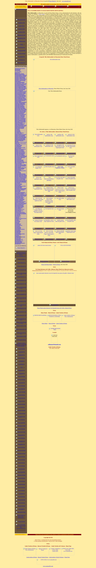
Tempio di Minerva (18, 208)
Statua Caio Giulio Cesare (19, 204)
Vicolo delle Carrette (18, 242)
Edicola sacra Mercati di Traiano (20, 111)
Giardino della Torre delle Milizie (20, 137)
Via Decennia (17, 222)
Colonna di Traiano (18, 101)
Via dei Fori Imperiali (18, 225)
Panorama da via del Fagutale (20, 179)
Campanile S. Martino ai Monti (20, 78)
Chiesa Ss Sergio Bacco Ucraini (20, 84)
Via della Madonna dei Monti (20, 233)
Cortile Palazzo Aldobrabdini (20, 103)
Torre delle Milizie (18, 215)
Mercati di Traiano (18, 148)
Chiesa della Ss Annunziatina (20, 89)
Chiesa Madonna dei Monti (19, 85)
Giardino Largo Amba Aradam (20, 138)
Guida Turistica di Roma (61, 323)
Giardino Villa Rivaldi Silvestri (20, 139)
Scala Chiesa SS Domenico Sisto (20, 195)
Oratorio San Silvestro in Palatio (20, 165)
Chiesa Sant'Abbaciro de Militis (20, 86)
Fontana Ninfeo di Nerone (19, 124)
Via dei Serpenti (17, 226)
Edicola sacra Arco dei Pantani (20, 110)
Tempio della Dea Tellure (19, 210)
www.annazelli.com (66, 1)
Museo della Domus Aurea (19, 161)
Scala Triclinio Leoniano (19, 198)
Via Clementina (17, 220)
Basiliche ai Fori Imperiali (19, 73)
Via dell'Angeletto (18, 231)
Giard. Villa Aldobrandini (19, 140)
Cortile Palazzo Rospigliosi (19, 106)
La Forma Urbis (17, 144)
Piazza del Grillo (18, 185)
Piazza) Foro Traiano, (18, 183)
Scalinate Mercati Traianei (19, 193)
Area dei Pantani (18, 70)
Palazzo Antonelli (18, 166)
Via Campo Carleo (18, 219)
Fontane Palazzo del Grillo (19, 127)
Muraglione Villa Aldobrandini (20, 153)
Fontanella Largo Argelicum (19, 126)
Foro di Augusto (17, 131)
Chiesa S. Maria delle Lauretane (20, 98)
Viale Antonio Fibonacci (19, 240)
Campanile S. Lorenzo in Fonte (20, 79)
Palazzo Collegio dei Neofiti (19, 168)
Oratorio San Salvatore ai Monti (20, 164)
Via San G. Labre (18, 238)
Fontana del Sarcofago (19, 122)
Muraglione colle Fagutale (19, 154)
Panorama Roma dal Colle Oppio (20, 182)
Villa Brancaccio (18, 243)
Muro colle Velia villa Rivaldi (20, 155)
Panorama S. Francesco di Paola (20, 177)
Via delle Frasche (18, 234)
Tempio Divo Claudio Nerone (20, 212)
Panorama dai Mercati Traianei (20, 173)
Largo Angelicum (18, 146)
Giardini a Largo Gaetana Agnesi (20, 136)
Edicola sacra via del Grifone (20, 116)
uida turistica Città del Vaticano (57, 557)
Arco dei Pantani (18, 69)
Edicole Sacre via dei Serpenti (20, 119)
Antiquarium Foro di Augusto (20, 68)
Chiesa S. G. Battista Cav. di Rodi (20, 91)
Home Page (67, 557)
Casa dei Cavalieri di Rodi (19, 82)
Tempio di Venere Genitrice (19, 209)
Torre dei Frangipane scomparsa (20, 213)
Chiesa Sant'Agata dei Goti (19, 94)
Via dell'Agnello (17, 232)
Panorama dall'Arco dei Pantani (20, 174)
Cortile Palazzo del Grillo (19, 105)
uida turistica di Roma (32, 557)
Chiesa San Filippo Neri (19, 90)
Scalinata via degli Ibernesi (19, 199)
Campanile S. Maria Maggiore (20, 77)
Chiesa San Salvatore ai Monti (20, 93)
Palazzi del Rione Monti (46, 264)
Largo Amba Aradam (18, 145)
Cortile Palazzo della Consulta (20, 104)
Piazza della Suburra (18, 186)
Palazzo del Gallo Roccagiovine (20, 170)
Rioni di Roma (52, 323)
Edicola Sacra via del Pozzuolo (20, 118)
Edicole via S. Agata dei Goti (20, 115)
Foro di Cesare (17, 130)
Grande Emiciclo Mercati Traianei (20, 142)
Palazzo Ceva (17, 171)
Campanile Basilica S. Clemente (20, 75)
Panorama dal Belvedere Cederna (21, 175)
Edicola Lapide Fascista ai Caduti (20, 109)
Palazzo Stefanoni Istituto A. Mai (20, 167)
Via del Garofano (18, 228)
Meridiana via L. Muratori (19, 149)
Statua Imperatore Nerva (19, 205)
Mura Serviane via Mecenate (20, 157)
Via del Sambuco (18, 230)
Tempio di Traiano (18, 211)
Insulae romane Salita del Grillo (20, 143)
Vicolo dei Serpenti (18, 241)
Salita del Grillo (17, 191)
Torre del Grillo (17, 214)
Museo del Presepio (18, 158)
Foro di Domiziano (18, 132)
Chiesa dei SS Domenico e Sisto (20, 96)
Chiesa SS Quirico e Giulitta (20, 97)
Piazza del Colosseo (18, 184)
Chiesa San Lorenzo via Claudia (20, 92)
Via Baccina (17, 217)
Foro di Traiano (17, 129)
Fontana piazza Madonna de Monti (20, 125)
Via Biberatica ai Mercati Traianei (20, 218)
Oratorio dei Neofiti (18, 163)
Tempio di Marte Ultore (19, 207)
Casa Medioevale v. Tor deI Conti (20, 83)
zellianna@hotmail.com (54, 344)
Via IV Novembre (18, 237)
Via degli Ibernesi (18, 223)
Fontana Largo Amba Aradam (20, 123)
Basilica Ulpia (17, 72)
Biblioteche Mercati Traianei (20, 74)
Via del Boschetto (18, 227)
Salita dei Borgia (18, 190)
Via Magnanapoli (18, 236)
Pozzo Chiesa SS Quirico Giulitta (20, 188)
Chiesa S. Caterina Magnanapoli (20, 95)
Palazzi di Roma (56, 264)
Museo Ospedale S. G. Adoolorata (21, 162)
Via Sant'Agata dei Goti (19, 239)
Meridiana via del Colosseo (19, 150)
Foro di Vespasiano (18, 133)
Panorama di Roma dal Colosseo (20, 176)
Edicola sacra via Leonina (19, 117)
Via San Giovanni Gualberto (20, 229)
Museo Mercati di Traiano (19, 159)
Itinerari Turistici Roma (43, 557)
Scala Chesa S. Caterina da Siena (21, 194)
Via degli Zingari (18, 224)
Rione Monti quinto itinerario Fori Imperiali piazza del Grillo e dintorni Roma (54, 308)
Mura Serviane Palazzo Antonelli (20, 156)
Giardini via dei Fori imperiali (20, 135)
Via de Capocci (17, 221)
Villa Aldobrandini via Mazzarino (46, 88)
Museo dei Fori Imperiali (19, 160)
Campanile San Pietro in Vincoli (20, 76)
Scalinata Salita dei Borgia (19, 197)
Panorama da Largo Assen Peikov (21, 180)
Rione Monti (44, 323)
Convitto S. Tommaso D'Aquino (20, 102)
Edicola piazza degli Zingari (19, 112)
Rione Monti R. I (53, 1)
